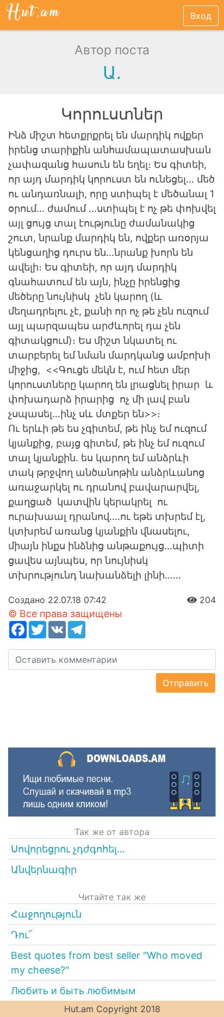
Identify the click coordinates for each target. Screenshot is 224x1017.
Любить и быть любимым (73, 990)
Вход (200, 15)
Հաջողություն (46, 914)
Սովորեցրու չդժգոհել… (68, 849)
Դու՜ (22, 934)
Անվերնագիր (44, 869)
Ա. (112, 72)
